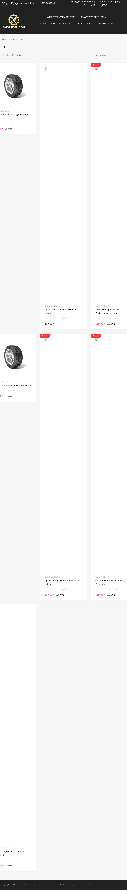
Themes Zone (40, 885)
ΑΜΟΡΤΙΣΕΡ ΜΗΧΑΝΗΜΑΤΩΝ (55, 23)
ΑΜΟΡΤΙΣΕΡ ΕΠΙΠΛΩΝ (92, 17)
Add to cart (30, 129)
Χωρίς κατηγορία (52, 306)
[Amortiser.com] (13, 27)
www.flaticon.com (91, 885)
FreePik (59, 885)
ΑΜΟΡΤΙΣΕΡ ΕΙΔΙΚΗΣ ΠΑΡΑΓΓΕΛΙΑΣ (94, 23)
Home (4, 40)
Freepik (77, 885)
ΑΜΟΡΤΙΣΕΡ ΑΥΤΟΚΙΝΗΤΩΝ (60, 17)
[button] (106, 17)
